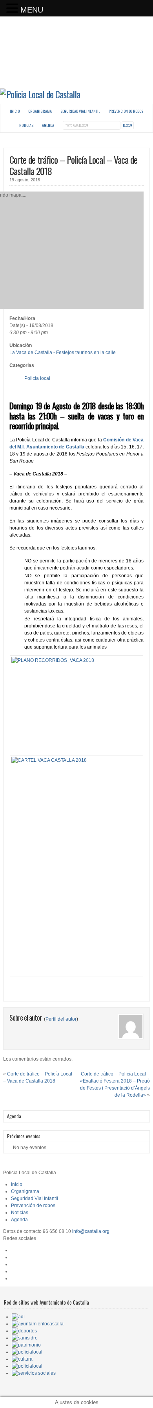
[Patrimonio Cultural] (26, 1345)
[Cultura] (22, 1359)
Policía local (37, 378)
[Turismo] (27, 1366)
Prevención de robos (126, 111)
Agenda (48, 125)
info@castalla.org (90, 1231)
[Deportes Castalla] (24, 1331)
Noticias (26, 125)
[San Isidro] (25, 1338)
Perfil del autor (61, 1019)
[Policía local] (27, 1352)
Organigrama (40, 111)
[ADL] (18, 1316)
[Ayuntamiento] (38, 1324)
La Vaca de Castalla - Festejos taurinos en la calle (62, 352)
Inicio (15, 111)
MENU (31, 9)
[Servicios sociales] (34, 1373)
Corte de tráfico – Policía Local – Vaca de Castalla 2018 (73, 165)
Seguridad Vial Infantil (80, 111)
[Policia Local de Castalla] (40, 94)
